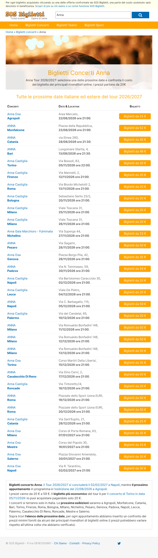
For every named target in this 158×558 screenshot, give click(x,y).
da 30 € (135, 456)
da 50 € (135, 245)
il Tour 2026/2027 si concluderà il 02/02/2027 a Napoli (81, 485)
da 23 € (135, 233)
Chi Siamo (60, 543)
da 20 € (135, 163)
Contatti (74, 543)
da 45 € (135, 139)
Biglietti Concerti (37, 25)
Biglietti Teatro (67, 25)
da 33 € (135, 445)
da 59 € (135, 268)
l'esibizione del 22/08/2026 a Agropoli (80, 489)
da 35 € (135, 257)
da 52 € (135, 128)
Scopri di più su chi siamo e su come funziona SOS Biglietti (69, 6)
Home (14, 25)
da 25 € (135, 116)
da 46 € (135, 151)
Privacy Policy (91, 543)
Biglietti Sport (94, 25)
